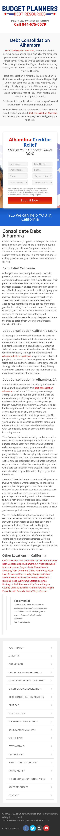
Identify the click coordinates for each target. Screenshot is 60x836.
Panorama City (26, 584)
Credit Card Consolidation (25, 560)
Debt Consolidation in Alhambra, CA (20, 563)
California (7, 560)
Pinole (5, 591)
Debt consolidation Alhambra (19, 50)
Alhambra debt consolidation (16, 356)
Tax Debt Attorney (47, 560)
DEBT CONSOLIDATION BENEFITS (26, 696)
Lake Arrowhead (10, 574)
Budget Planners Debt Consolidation (38, 813)
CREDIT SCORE (16, 754)
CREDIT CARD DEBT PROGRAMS (25, 672)
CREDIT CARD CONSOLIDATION (24, 688)
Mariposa (38, 574)
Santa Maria (34, 567)
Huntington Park (10, 584)
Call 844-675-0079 (30, 24)
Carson (38, 584)
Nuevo (5, 567)
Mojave (26, 577)
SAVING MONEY (16, 770)
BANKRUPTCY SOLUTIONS (22, 729)
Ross (14, 580)
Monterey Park (9, 570)
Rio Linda (42, 580)
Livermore (23, 570)
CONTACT (13, 795)
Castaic (33, 580)
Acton (50, 570)
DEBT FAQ (13, 705)
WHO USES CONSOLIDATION (23, 721)
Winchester (22, 587)
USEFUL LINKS (15, 737)
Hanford (33, 587)
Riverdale (6, 580)
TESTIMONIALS (16, 746)
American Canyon (18, 567)
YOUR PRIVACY (16, 647)
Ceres (13, 587)
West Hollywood (47, 563)
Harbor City (41, 570)
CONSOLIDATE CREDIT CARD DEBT (26, 680)
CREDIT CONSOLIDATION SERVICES (26, 778)
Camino (43, 591)
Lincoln (12, 591)
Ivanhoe (6, 577)
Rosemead (16, 577)
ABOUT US (13, 655)
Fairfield (34, 577)
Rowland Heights (46, 587)
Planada (44, 567)
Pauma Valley (26, 574)
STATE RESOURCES (18, 787)
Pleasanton (44, 577)
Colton (46, 574)
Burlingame (23, 580)
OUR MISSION (15, 664)
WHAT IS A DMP (16, 713)
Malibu (31, 570)
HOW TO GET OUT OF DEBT (22, 762)
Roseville (21, 591)
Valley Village (32, 591)
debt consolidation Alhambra (43, 112)
